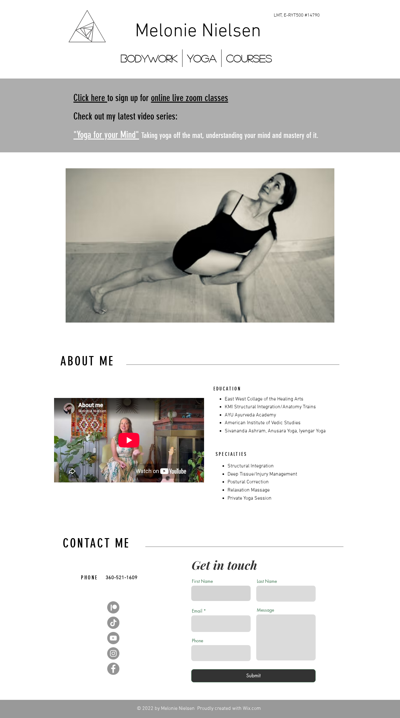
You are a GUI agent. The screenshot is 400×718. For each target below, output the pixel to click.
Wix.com (252, 708)
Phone (197, 641)
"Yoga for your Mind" (106, 134)
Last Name (267, 581)
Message (265, 610)
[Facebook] (113, 669)
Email (197, 611)
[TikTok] (113, 623)
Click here (90, 98)
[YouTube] (113, 638)
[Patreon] (113, 607)
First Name (202, 581)
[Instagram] (113, 653)
